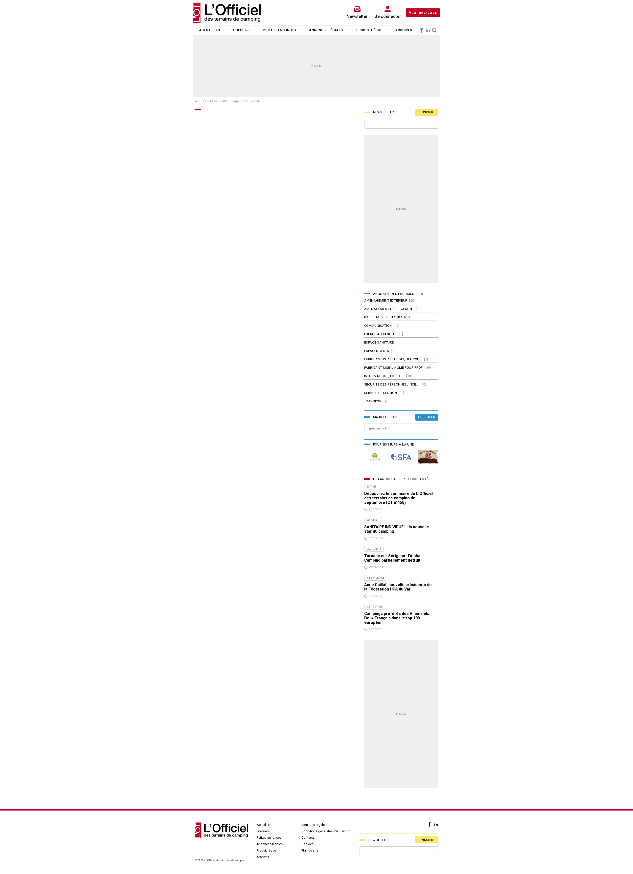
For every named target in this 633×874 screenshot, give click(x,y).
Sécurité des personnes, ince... (391, 384)
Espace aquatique (380, 334)
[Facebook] (421, 30)
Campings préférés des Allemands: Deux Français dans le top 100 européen (397, 618)
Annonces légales (326, 30)
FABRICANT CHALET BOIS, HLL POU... (393, 359)
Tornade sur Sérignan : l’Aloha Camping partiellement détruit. (392, 558)
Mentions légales (313, 825)
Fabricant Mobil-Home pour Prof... (394, 367)
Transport (373, 401)
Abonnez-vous (423, 12)
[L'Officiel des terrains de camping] (230, 12)
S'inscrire (426, 112)
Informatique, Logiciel (384, 376)
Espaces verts (376, 351)
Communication (378, 325)
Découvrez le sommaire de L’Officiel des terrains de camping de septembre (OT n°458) (398, 498)
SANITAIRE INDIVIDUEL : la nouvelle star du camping (396, 529)
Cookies (307, 844)
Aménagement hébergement (389, 309)
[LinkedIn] (428, 30)
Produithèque (369, 30)
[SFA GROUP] (401, 457)
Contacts (308, 837)
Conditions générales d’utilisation (325, 831)
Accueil (200, 101)
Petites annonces (279, 30)
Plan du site (309, 850)
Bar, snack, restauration (387, 317)
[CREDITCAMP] (374, 457)
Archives (403, 30)
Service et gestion (380, 393)
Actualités (209, 30)
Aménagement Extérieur (386, 300)
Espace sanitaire (379, 342)
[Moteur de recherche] (434, 30)
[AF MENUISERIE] (428, 457)
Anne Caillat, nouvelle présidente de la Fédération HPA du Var (398, 587)
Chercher (426, 417)
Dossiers (241, 30)
